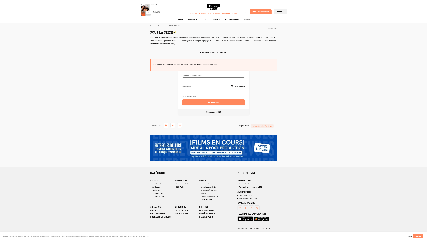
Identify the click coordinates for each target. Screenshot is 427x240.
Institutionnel (158, 214)
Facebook (245, 207)
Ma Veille (204, 193)
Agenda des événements (209, 190)
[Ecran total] (213, 7)
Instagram (257, 207)
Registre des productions (209, 196)
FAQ (251, 228)
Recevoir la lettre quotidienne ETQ (250, 187)
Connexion (280, 12)
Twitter (251, 207)
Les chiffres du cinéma (159, 184)
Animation (155, 207)
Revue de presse (206, 199)
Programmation (157, 193)
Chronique (180, 207)
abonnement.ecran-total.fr (248, 198)
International (207, 210)
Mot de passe (186, 86)
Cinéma (180, 19)
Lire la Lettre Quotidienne (156, 12)
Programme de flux (182, 184)
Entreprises (181, 210)
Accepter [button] (418, 236)
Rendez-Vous (206, 217)
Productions (162, 26)
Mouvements (181, 214)
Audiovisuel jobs (206, 184)
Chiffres (203, 207)
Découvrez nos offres (260, 12)
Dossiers (216, 19)
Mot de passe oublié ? (213, 112)
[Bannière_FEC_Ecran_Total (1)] (213, 148)
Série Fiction (180, 187)
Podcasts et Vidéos (160, 217)
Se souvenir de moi (191, 96)
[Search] (245, 12)
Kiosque (247, 19)
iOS (245, 219)
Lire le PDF (154, 4)
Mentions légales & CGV (262, 228)
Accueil (152, 26)
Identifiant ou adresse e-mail (192, 76)
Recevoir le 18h (244, 184)
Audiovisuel (192, 19)
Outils (205, 19)
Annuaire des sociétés (208, 187)
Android (261, 219)
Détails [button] (410, 236)
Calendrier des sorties (159, 196)
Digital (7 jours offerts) (246, 195)
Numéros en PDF (207, 214)
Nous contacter (243, 228)
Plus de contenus (232, 19)
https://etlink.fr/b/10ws (262, 126)
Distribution (156, 190)
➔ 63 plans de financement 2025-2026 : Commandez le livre (213, 13)
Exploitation (156, 187)
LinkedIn (240, 207)
